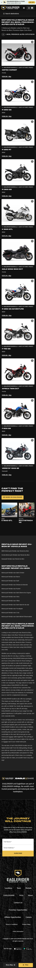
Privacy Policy (26, 924)
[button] (18, 59)
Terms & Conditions (12, 924)
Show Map (9, 965)
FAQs (21, 895)
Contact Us (18, 903)
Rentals (28, 888)
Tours (19, 888)
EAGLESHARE (9, 895)
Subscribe (18, 853)
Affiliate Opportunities (12, 917)
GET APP (31, 2)
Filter (26, 965)
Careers (29, 917)
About (30, 895)
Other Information (18, 931)
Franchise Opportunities (18, 910)
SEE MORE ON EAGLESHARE (12, 497)
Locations (8, 888)
